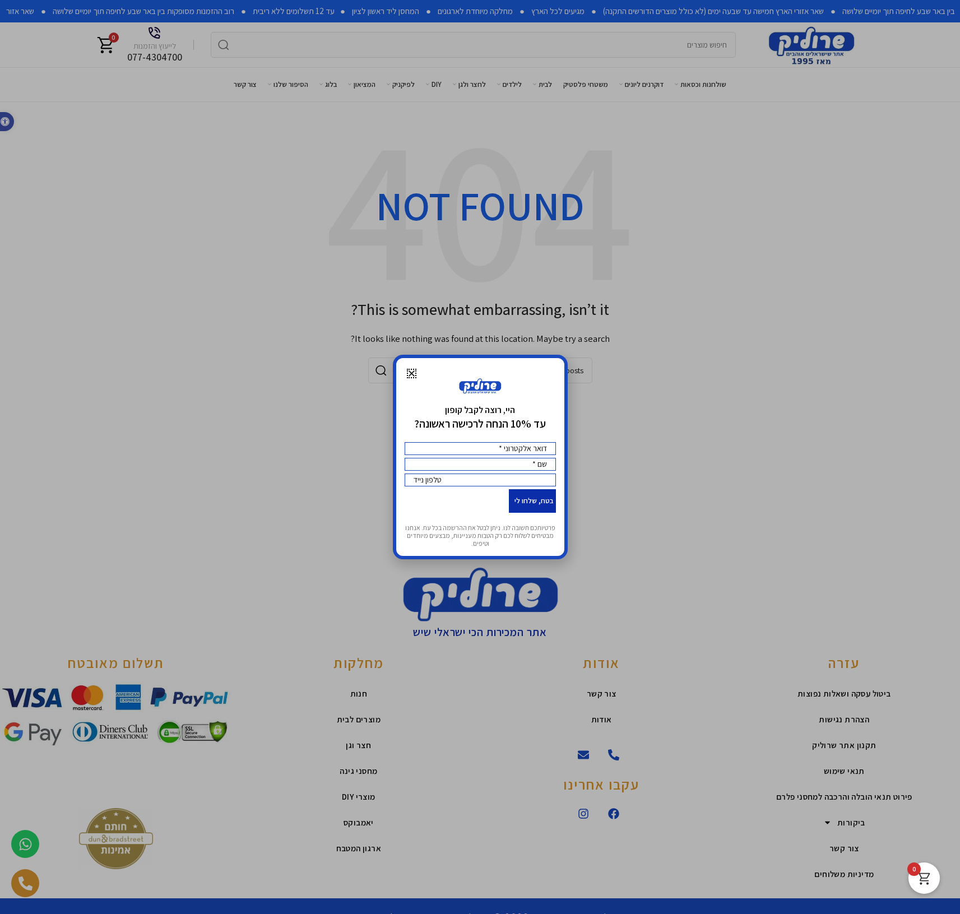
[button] (411, 373)
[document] (480, 457)
